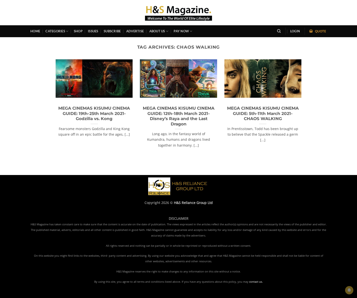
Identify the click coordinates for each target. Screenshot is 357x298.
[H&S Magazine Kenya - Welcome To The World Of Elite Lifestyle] (178, 12)
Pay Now (181, 31)
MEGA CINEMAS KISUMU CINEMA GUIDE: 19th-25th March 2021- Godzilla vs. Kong (94, 113)
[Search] (279, 31)
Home (35, 31)
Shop (78, 31)
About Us (157, 31)
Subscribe (112, 31)
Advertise (135, 31)
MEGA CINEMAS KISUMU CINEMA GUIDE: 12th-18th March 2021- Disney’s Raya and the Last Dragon (178, 116)
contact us (255, 281)
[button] (295, 31)
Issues (93, 31)
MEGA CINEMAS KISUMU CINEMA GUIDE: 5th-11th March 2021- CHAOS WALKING (263, 113)
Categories (55, 31)
